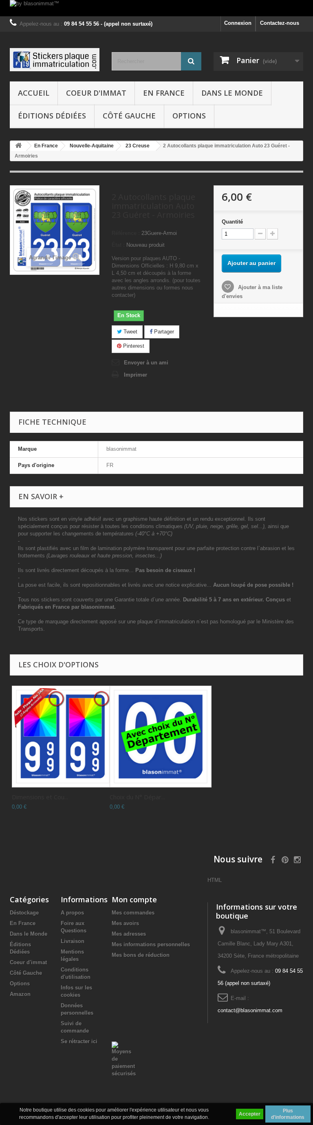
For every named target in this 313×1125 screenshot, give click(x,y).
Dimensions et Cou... (40, 797)
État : (118, 245)
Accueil (33, 93)
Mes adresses (129, 934)
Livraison (72, 941)
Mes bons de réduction (141, 955)
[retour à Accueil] (18, 146)
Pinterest (132, 346)
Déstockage (24, 913)
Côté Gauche (129, 116)
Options (189, 116)
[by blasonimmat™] (156, 8)
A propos (72, 913)
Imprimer (135, 375)
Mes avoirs (125, 923)
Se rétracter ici (79, 1041)
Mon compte (134, 899)
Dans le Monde (232, 93)
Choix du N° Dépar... (137, 797)
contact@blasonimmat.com (250, 1010)
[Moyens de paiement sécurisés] (124, 1059)
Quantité (232, 222)
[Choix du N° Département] (161, 736)
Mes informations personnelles (151, 944)
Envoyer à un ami (146, 363)
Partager (163, 332)
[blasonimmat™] (54, 59)
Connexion (237, 23)
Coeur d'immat (96, 93)
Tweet (129, 332)
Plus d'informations (287, 1114)
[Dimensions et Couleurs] (63, 736)
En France (164, 93)
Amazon (20, 994)
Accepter (249, 1114)
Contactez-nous (279, 23)
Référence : (126, 233)
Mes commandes (133, 913)
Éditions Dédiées (52, 116)
